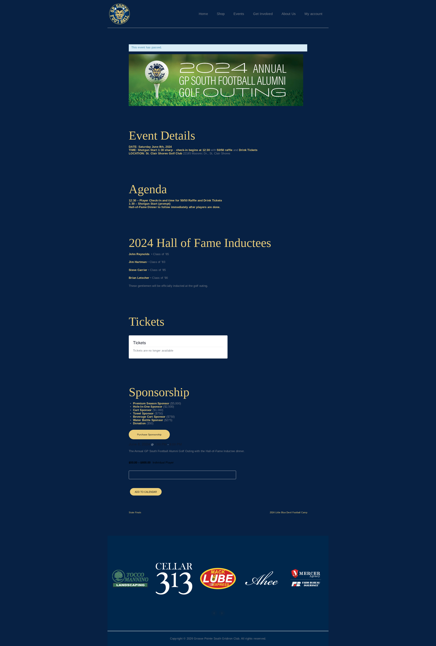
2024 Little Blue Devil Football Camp (288, 512)
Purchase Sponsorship (149, 434)
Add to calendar (146, 491)
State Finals (135, 512)
